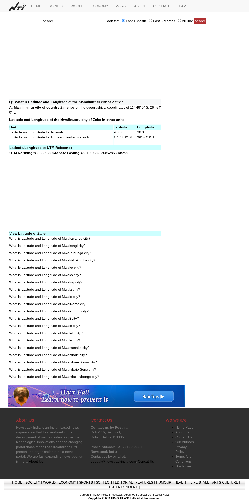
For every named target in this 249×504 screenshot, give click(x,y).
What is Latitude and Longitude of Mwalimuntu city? (49, 311)
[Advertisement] (124, 62)
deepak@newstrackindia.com (113, 461)
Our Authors (184, 442)
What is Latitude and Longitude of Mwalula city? (46, 333)
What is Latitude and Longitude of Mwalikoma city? (48, 304)
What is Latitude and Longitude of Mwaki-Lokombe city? (52, 260)
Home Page (184, 427)
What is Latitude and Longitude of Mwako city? (45, 267)
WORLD (77, 6)
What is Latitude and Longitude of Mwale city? (44, 297)
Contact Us (183, 437)
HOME (36, 6)
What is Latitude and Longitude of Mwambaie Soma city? (53, 362)
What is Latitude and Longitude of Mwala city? (44, 289)
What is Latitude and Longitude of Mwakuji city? (45, 282)
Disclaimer (183, 466)
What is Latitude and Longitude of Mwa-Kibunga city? (50, 253)
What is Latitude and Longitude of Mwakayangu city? (49, 238)
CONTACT (161, 6)
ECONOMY (99, 6)
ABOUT (140, 6)
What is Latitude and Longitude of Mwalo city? (44, 326)
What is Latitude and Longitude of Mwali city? (44, 318)
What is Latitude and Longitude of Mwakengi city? (47, 246)
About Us (182, 432)
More (120, 6)
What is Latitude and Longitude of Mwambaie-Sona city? (52, 369)
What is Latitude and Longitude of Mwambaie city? (48, 355)
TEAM (181, 6)
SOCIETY (56, 6)
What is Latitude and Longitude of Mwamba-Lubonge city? (54, 377)
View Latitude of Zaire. (28, 233)
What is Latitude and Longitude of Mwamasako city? (49, 348)
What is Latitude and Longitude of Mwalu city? (44, 340)
